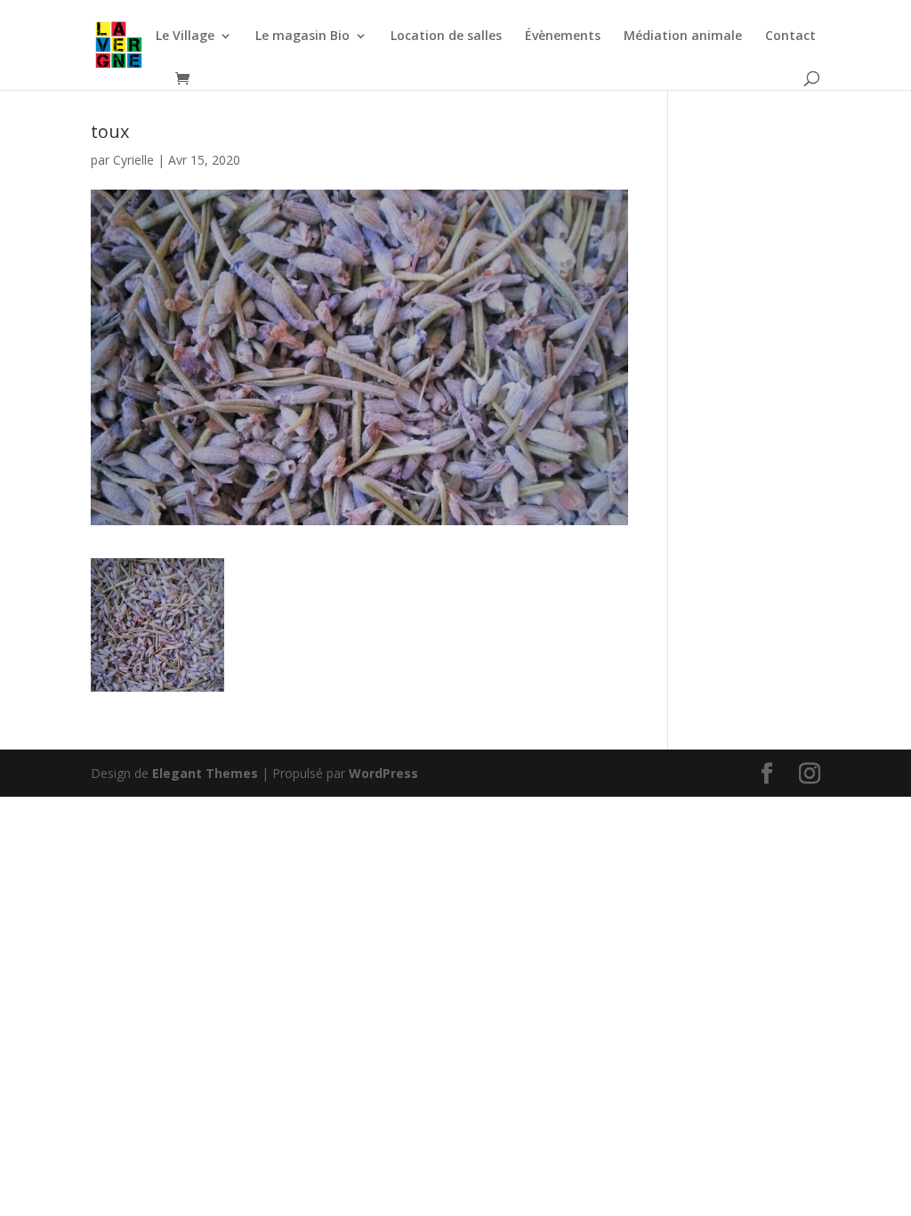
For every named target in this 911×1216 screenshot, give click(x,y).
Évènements (563, 36)
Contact (790, 36)
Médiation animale (683, 36)
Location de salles (446, 36)
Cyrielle (133, 159)
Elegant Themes (205, 773)
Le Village (185, 36)
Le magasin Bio (302, 36)
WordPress (383, 773)
